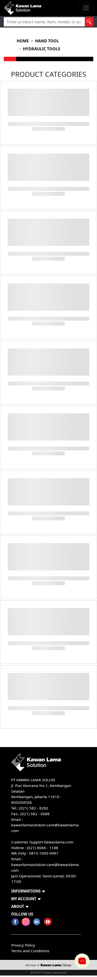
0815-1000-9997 (43, 853)
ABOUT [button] (17, 906)
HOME (23, 41)
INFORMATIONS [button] (26, 891)
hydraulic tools (41, 49)
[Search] (89, 22)
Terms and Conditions (30, 950)
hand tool (47, 41)
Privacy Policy (23, 945)
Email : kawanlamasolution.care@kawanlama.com (45, 864)
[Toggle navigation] (86, 8)
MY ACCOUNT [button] (23, 898)
